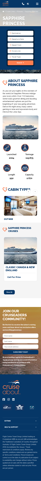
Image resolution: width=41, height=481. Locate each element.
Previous (28, 191)
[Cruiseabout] (11, 5)
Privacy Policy (19, 365)
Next (35, 191)
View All (9, 292)
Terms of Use (8, 360)
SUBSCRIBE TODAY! (20, 352)
